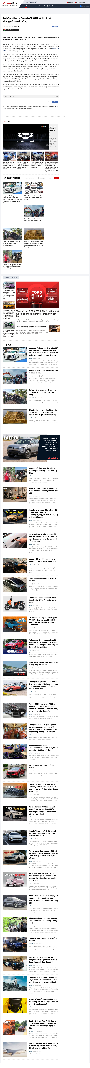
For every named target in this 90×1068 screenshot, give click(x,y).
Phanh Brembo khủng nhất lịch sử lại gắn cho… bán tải (43, 939)
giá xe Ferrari (45, 106)
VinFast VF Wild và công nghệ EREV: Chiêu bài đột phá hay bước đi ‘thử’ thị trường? (23, 166)
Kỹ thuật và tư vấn (49, 6)
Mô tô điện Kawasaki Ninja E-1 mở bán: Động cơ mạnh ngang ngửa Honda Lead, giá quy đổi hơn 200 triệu (9, 333)
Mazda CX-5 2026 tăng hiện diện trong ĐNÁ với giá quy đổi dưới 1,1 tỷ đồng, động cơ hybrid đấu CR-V (43, 959)
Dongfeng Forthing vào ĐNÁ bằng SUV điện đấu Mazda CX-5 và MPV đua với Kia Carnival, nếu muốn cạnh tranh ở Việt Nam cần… (12, 199)
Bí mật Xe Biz (85, 6)
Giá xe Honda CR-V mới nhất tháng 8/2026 (42, 766)
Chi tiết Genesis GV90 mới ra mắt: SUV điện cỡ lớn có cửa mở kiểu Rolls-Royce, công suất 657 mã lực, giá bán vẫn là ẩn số (42, 810)
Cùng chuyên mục (12, 178)
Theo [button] (31, 96)
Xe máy (57, 6)
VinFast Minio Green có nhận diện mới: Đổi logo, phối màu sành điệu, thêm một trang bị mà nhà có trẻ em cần (9, 294)
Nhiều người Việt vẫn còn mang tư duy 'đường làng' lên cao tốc (43, 663)
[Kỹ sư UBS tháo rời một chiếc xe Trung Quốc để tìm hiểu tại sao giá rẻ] (34, 188)
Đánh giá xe (32, 6)
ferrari (21, 106)
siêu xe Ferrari (37, 106)
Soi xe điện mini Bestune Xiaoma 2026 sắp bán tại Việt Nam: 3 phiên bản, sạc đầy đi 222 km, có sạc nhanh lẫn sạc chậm (43, 877)
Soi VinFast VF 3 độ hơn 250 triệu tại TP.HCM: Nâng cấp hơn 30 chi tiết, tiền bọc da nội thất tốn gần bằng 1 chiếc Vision (43, 621)
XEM (56, 178)
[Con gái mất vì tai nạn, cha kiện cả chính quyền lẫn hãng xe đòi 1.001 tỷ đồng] (12, 256)
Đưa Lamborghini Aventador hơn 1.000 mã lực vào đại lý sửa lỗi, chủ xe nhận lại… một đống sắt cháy (43, 747)
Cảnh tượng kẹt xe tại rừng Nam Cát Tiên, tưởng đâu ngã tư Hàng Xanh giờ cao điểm (44, 920)
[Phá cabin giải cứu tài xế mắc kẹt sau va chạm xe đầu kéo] (34, 211)
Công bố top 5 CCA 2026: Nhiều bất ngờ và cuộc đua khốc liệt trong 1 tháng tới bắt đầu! (37, 314)
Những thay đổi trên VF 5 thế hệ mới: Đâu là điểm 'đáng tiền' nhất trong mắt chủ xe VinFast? (9, 166)
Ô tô (26, 6)
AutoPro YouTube (80, 2)
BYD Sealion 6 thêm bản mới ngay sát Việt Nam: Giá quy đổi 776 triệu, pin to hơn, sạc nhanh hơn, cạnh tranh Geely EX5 (43, 899)
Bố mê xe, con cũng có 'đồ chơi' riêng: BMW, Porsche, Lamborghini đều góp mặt (43, 490)
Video (7, 122)
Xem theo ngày (29, 178)
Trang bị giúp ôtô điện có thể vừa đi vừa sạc (42, 579)
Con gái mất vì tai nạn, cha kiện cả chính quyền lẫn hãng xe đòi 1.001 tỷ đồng (12, 266)
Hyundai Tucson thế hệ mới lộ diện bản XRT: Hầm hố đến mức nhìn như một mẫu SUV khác (31, 327)
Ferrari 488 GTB (14, 106)
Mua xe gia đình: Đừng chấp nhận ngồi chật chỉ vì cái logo (50, 130)
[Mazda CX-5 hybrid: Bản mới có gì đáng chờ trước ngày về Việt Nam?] (15, 565)
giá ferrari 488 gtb (53, 106)
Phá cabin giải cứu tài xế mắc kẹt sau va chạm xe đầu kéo (33, 219)
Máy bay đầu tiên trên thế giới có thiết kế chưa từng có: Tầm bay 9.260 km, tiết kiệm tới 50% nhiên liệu (44, 1045)
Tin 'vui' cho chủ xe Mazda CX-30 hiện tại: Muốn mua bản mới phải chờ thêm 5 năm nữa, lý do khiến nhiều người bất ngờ (43, 854)
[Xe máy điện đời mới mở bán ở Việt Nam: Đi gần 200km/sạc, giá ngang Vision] (15, 604)
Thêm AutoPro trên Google (11, 30)
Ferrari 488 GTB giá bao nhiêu (10, 108)
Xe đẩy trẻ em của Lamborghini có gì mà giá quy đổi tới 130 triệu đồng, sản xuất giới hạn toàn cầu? (43, 1001)
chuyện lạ (29, 108)
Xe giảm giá (33, 2)
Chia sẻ (55, 26)
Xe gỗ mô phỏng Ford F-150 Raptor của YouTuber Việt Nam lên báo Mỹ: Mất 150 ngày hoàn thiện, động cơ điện (43, 1024)
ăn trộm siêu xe (23, 108)
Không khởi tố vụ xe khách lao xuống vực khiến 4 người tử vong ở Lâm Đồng (11, 243)
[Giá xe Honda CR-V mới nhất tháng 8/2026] (15, 771)
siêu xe (25, 106)
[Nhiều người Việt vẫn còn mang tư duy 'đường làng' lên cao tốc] (15, 668)
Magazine (70, 2)
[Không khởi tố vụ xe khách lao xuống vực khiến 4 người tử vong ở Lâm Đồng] (12, 234)
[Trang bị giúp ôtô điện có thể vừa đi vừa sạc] (15, 584)
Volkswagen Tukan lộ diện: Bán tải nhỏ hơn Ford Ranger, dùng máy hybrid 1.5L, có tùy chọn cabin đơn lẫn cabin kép (9, 314)
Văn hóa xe (39, 6)
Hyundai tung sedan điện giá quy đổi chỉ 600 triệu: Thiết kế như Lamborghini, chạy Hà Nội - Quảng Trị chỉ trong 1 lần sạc (43, 513)
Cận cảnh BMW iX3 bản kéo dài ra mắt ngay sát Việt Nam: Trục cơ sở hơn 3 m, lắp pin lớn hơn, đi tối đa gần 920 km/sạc (43, 788)
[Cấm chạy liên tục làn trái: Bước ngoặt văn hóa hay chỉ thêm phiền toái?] (37, 156)
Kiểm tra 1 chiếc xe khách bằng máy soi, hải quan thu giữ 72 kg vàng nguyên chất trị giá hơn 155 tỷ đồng (34, 244)
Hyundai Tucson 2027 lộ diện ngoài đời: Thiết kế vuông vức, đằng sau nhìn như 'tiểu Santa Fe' (42, 833)
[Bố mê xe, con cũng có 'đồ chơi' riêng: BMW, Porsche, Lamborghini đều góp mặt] (15, 494)
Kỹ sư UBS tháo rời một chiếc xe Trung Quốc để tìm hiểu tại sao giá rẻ (33, 197)
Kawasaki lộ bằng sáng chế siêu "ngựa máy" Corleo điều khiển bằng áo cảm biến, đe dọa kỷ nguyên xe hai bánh (44, 979)
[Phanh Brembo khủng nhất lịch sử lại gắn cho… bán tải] (15, 944)
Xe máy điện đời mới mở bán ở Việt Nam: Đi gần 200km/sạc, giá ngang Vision (42, 600)
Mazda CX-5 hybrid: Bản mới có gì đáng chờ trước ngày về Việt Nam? (42, 560)
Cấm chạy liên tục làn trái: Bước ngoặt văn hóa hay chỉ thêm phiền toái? (37, 165)
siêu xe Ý (30, 106)
